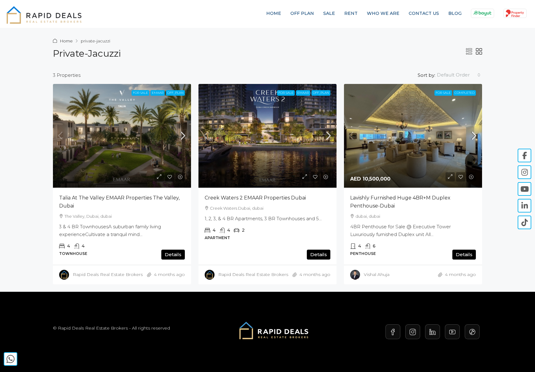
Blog (455, 13)
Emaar (157, 93)
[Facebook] (392, 331)
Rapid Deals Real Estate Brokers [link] (108, 274)
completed (465, 93)
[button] (469, 51)
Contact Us (424, 13)
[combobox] (458, 74)
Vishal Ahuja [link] (376, 274)
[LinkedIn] (432, 331)
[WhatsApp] (10, 359)
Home (273, 13)
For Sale (140, 93)
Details (173, 254)
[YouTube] (452, 331)
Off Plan (302, 13)
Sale (329, 13)
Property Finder (515, 13)
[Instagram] (412, 331)
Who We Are (383, 13)
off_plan (175, 93)
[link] (122, 136)
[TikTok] (472, 331)
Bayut (482, 13)
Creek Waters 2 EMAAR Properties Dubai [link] (255, 198)
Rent (351, 13)
